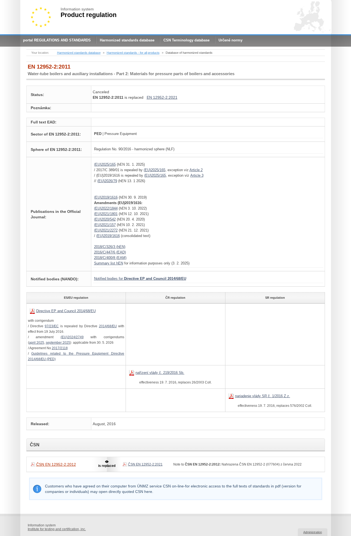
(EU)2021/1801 (106, 214)
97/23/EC (52, 326)
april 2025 (36, 343)
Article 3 (196, 175)
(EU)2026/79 (107, 181)
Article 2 (196, 170)
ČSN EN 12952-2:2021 (145, 464)
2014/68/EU (108, 326)
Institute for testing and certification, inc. (57, 529)
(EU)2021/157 (105, 225)
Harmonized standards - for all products (133, 52)
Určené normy (230, 40)
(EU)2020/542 (105, 219)
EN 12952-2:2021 (162, 97)
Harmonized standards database (127, 40)
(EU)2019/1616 (106, 197)
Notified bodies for (140, 279)
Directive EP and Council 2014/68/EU (66, 311)
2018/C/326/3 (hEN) (109, 247)
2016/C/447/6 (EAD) (110, 252)
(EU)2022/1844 (106, 208)
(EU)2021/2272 (106, 230)
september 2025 (58, 343)
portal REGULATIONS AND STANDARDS (57, 40)
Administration (312, 532)
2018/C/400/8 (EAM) (110, 258)
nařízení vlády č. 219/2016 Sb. (159, 373)
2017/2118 (60, 348)
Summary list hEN (108, 263)
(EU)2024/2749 (72, 337)
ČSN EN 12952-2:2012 (56, 464)
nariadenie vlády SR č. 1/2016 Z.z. (262, 396)
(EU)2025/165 (105, 164)
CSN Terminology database (186, 40)
